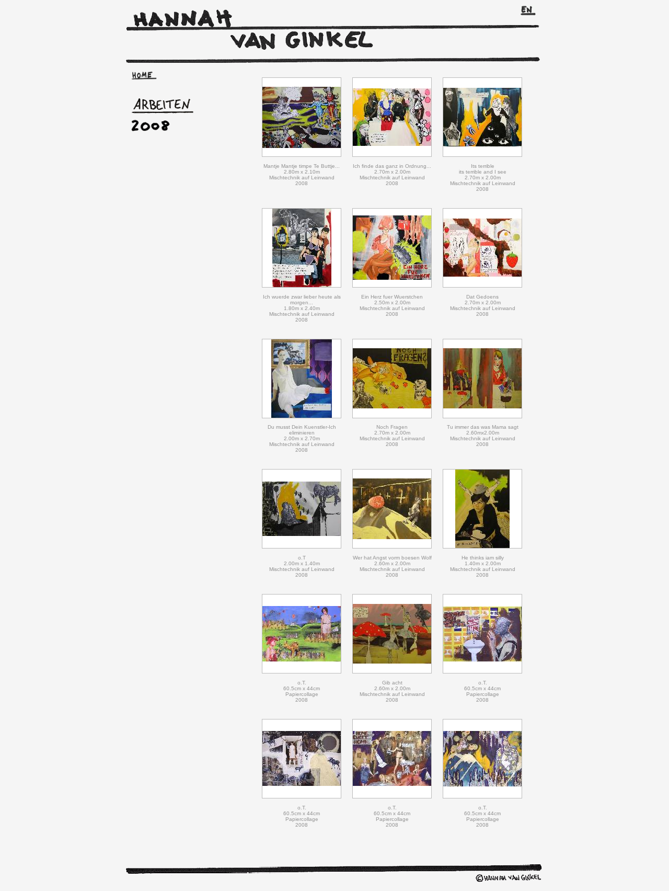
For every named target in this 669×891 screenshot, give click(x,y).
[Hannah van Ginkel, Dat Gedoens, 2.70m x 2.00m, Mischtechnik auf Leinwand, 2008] (482, 285)
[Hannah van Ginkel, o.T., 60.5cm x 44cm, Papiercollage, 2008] (301, 671)
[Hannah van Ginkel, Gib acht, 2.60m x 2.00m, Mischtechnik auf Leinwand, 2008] (392, 671)
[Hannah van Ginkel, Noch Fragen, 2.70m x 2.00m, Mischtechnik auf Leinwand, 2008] (392, 416)
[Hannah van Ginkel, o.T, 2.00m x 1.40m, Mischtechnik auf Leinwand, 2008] (301, 546)
